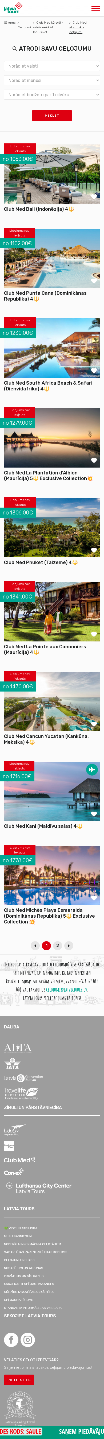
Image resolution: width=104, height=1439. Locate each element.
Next (68, 945)
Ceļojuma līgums (18, 1300)
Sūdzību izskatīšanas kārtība (29, 1292)
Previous (35, 945)
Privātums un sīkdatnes (24, 1276)
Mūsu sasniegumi (18, 1236)
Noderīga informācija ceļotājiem (32, 1244)
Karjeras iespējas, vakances (29, 1284)
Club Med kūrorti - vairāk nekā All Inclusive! (48, 27)
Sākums (9, 22)
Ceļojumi (24, 27)
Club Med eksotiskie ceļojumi (78, 27)
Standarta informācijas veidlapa (33, 1308)
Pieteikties (19, 1380)
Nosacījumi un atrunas (23, 1268)
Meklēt (52, 115)
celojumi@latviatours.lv (66, 989)
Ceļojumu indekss (19, 1260)
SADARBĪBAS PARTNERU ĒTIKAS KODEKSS (35, 1252)
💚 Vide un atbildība (20, 1228)
